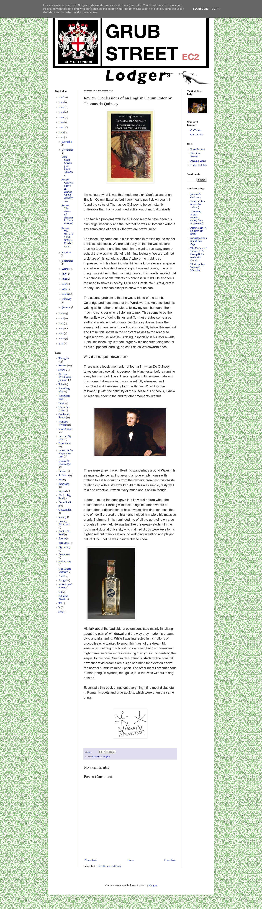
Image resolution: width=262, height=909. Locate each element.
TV (60, 603)
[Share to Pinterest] (114, 752)
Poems (61, 576)
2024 (62, 107)
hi (59, 607)
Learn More (200, 8)
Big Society (64, 547)
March (65, 294)
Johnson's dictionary (195, 196)
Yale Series (64, 543)
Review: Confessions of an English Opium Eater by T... (67, 190)
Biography (63, 484)
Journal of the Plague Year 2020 (65, 453)
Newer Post (91, 860)
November (67, 149)
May (64, 284)
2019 (61, 132)
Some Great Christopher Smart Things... (67, 166)
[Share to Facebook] (110, 752)
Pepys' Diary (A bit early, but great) (198, 231)
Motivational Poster (65, 586)
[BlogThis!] (104, 752)
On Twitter (196, 130)
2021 (61, 122)
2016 (61, 318)
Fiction (62, 471)
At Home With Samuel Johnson (64, 377)
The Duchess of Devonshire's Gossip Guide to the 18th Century (198, 254)
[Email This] (100, 752)
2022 (62, 117)
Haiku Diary (64, 561)
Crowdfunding (65, 504)
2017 (61, 313)
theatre (62, 538)
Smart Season (65, 429)
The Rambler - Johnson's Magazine (198, 267)
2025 (61, 102)
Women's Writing (63, 423)
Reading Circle (198, 161)
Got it (216, 8)
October (66, 252)
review (61, 370)
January (66, 307)
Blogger (153, 885)
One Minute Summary (64, 570)
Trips (61, 384)
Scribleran (63, 475)
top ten (62, 491)
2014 (61, 328)
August (66, 269)
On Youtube (196, 134)
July (64, 273)
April (65, 289)
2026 (62, 97)
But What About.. (63, 597)
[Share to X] (107, 752)
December (67, 141)
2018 (61, 137)
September (67, 260)
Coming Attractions (64, 523)
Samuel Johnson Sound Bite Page (198, 241)
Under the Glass (63, 409)
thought (62, 580)
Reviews (96, 756)
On (60, 592)
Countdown (64, 554)
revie (60, 612)
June (64, 278)
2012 (61, 338)
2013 (61, 333)
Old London (64, 509)
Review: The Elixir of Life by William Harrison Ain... (67, 237)
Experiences (64, 443)
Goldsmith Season (63, 416)
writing (62, 517)
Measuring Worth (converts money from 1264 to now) (196, 217)
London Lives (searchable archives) (197, 204)
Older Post (170, 860)
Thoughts (105, 756)
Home (130, 860)
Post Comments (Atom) (109, 866)
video (61, 403)
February (66, 299)
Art (60, 479)
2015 (61, 323)
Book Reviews (197, 149)
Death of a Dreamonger (64, 462)
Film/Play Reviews (195, 155)
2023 (61, 112)
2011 (61, 343)
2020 (62, 127)
